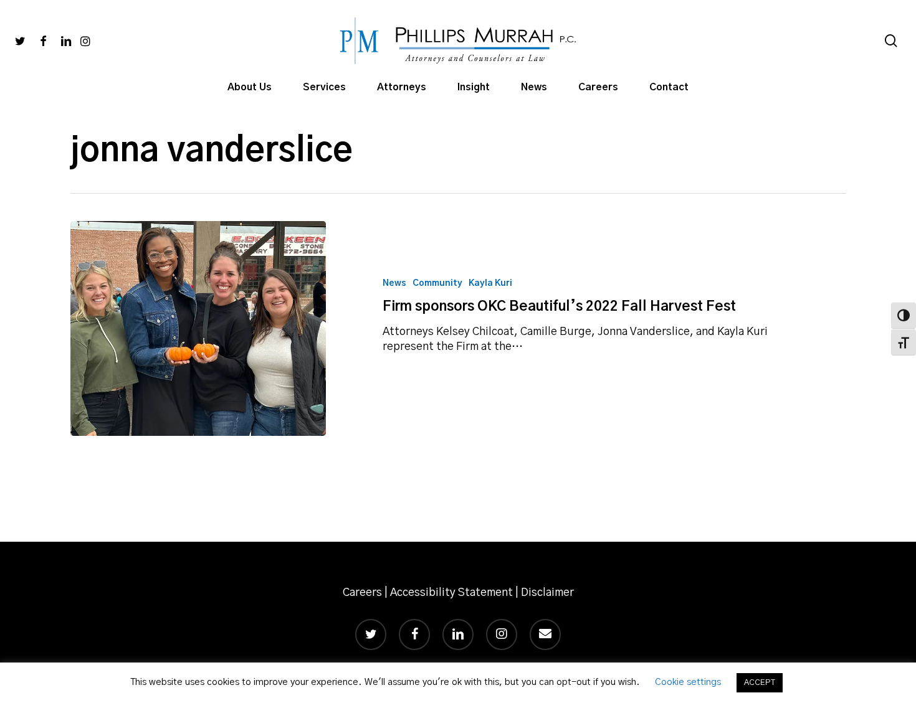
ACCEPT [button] (759, 683)
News (394, 283)
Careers (362, 592)
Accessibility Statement (451, 592)
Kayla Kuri (490, 283)
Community (437, 283)
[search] (891, 40)
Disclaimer (547, 592)
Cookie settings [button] (688, 682)
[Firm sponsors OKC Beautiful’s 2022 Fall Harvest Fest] (198, 328)
